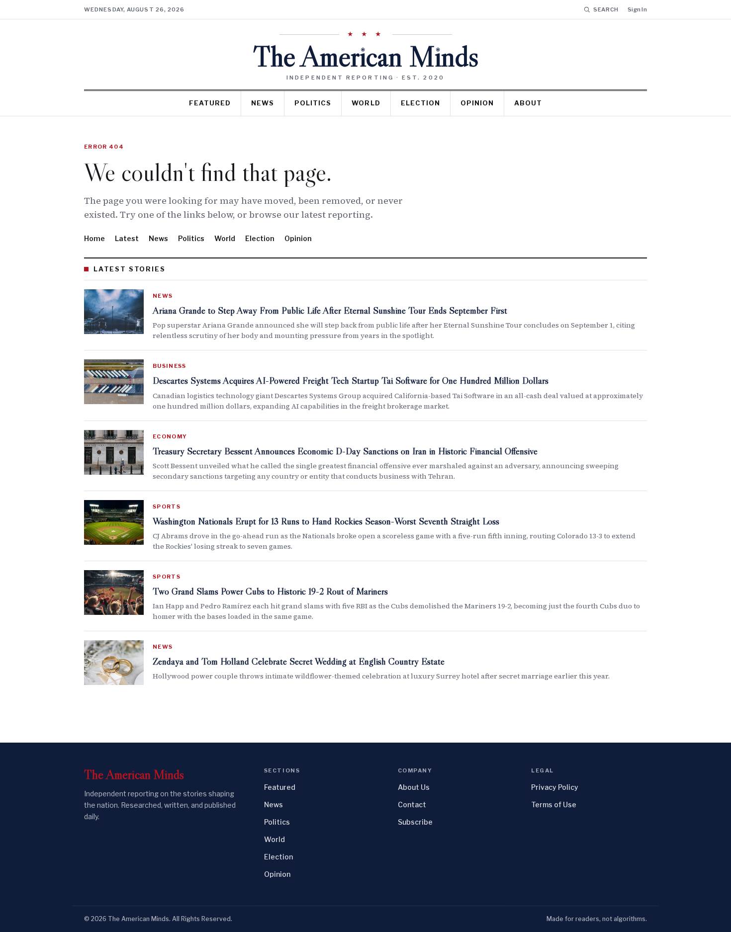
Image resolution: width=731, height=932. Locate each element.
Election (420, 103)
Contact (412, 804)
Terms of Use (553, 804)
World (366, 103)
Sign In (637, 9)
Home (94, 238)
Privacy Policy (554, 787)
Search (606, 9)
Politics (312, 103)
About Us (414, 787)
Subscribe (415, 822)
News (262, 103)
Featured (210, 103)
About (528, 103)
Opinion (477, 103)
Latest (127, 238)
